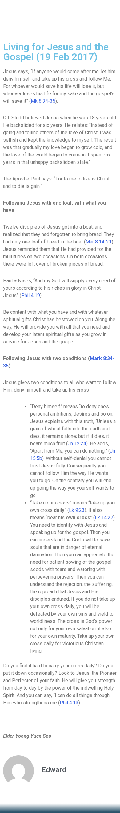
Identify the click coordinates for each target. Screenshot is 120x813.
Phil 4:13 (69, 703)
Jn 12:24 (77, 443)
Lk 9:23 (77, 510)
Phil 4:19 (30, 295)
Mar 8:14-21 (99, 242)
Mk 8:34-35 (43, 101)
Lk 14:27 (104, 518)
